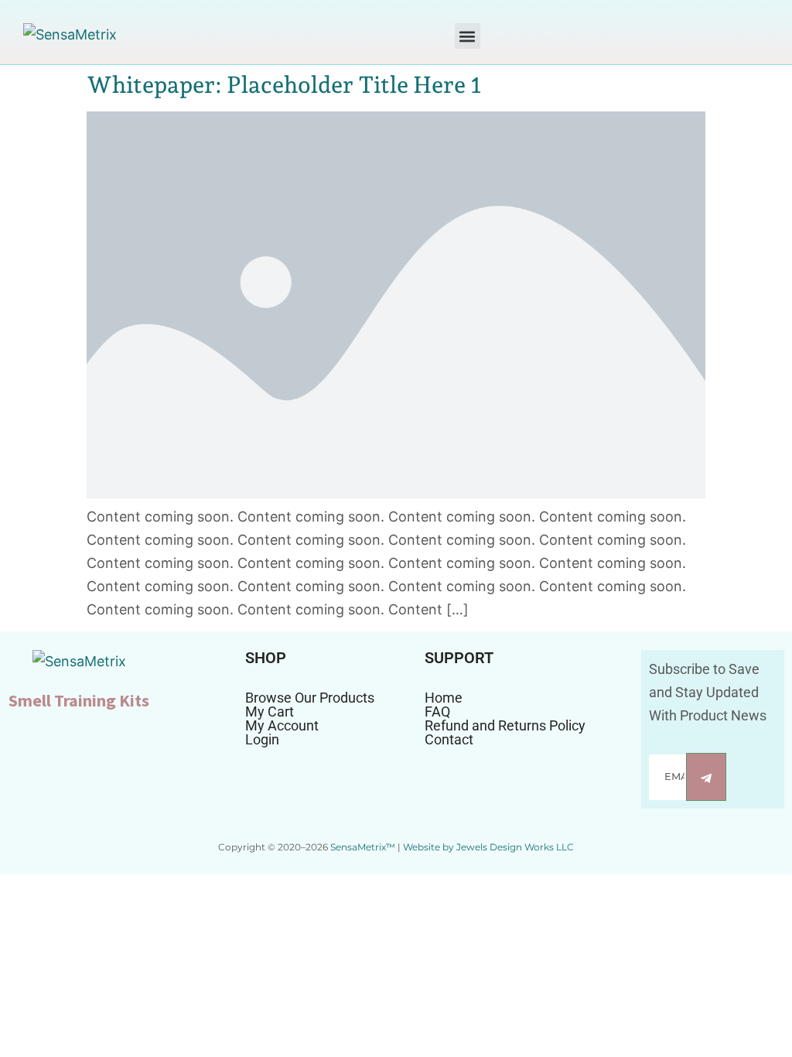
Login (262, 740)
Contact (449, 740)
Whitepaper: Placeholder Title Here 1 (284, 84)
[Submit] (706, 777)
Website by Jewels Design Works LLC (488, 847)
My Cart (269, 712)
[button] (467, 36)
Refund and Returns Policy (505, 726)
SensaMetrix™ (362, 847)
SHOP (265, 657)
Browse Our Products (309, 698)
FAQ (437, 712)
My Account (282, 726)
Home (444, 698)
